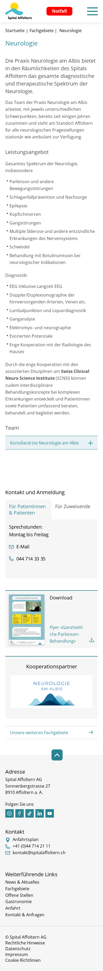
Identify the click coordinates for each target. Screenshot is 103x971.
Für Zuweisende (72, 506)
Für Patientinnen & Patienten (28, 509)
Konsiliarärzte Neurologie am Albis (44, 443)
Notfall (59, 11)
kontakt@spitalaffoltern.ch (39, 852)
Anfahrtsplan (26, 839)
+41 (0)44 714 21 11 (31, 846)
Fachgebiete (42, 30)
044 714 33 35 (30, 558)
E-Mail (22, 546)
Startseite (15, 30)
